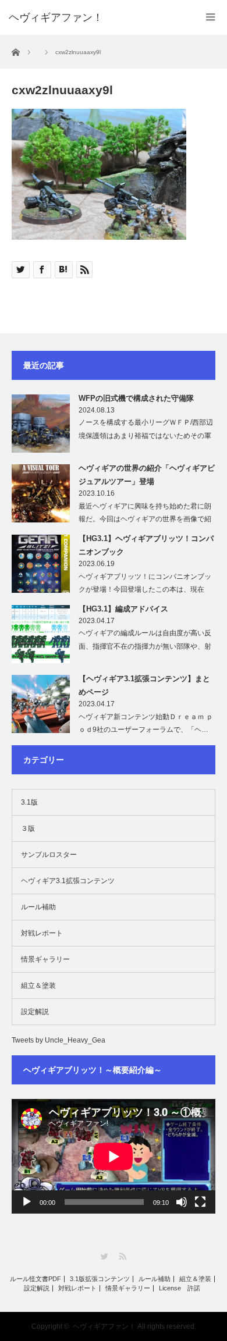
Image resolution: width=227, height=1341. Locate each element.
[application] (113, 1156)
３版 (28, 828)
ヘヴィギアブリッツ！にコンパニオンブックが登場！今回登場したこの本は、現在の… (145, 589)
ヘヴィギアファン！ (104, 1326)
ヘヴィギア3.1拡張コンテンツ (68, 881)
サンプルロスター (49, 855)
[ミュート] (181, 1202)
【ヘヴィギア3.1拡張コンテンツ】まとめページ (144, 685)
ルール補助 (38, 907)
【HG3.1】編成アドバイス (123, 608)
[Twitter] (104, 1256)
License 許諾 (179, 1288)
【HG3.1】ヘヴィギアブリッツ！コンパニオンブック (146, 545)
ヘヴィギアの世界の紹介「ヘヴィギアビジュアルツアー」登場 (147, 475)
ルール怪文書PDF (35, 1279)
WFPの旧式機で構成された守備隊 (136, 398)
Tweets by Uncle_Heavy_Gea (58, 1040)
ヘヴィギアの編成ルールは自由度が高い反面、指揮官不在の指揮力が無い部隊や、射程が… (145, 646)
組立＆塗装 (38, 985)
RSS (122, 1256)
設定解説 (35, 1012)
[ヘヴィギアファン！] (56, 17)
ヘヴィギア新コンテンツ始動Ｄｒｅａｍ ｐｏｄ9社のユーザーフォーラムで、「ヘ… (146, 723)
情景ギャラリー (45, 959)
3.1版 (29, 802)
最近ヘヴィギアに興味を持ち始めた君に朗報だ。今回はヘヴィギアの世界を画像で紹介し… (145, 519)
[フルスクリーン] (200, 1202)
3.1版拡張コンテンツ (100, 1279)
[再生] (27, 1202)
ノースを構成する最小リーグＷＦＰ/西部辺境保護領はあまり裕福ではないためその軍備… (146, 435)
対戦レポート (42, 933)
